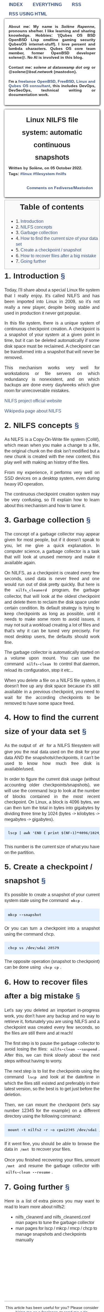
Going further (33, 261)
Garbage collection (39, 232)
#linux (26, 174)
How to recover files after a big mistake (58, 255)
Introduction (32, 221)
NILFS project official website (33, 400)
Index (16, 4)
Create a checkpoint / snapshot (51, 250)
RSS (76, 4)
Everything (47, 4)
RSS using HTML (28, 14)
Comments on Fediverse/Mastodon (60, 188)
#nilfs (61, 174)
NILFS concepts (36, 227)
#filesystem (44, 174)
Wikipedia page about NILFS (32, 411)
